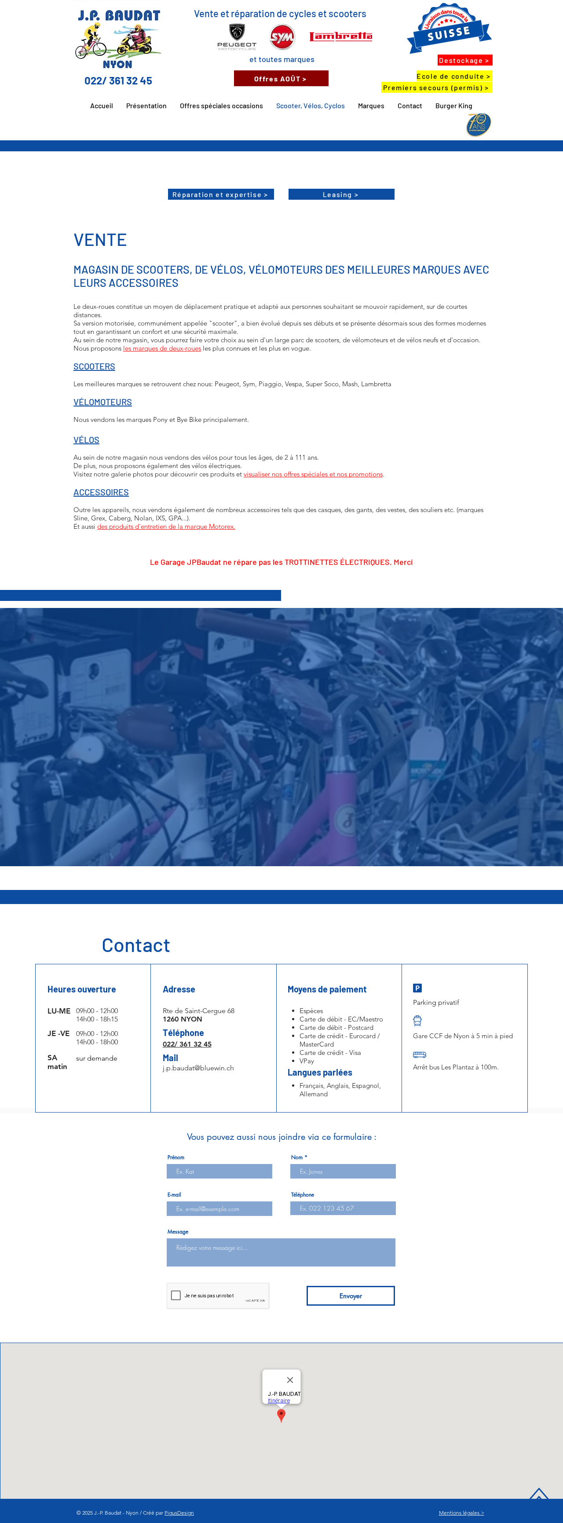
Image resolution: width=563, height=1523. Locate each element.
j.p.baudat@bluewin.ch (198, 1068)
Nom (297, 1157)
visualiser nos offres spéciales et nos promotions (313, 474)
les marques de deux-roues (162, 348)
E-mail (174, 1194)
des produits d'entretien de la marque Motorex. (166, 526)
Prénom (176, 1157)
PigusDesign (179, 1512)
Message (178, 1231)
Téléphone (302, 1194)
